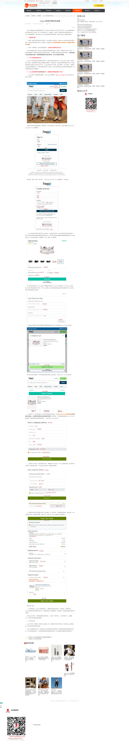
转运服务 (58, 10)
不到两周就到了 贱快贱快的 (83, 47)
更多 (78, 18)
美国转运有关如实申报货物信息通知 (84, 26)
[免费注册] (41, 1)
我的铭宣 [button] (87, 1)
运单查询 (55, 3)
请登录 (37, 1)
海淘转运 (55, 1)
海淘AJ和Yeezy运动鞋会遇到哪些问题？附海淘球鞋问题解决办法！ (40, 637)
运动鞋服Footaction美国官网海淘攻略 (34, 638)
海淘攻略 (77, 10)
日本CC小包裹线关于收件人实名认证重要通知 (86, 32)
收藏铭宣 (101, 1)
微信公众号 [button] (47, 1)
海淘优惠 (67, 10)
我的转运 (38, 10)
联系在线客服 (100, 5)
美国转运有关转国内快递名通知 (83, 27)
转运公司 (65, 50)
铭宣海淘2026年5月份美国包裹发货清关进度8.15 (87, 29)
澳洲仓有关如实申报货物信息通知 (84, 24)
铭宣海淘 (31, 5)
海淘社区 (96, 10)
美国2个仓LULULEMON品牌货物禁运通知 (86, 30)
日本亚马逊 (94, 1)
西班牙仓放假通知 (81, 20)
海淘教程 (39, 15)
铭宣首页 (29, 10)
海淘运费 (48, 10)
